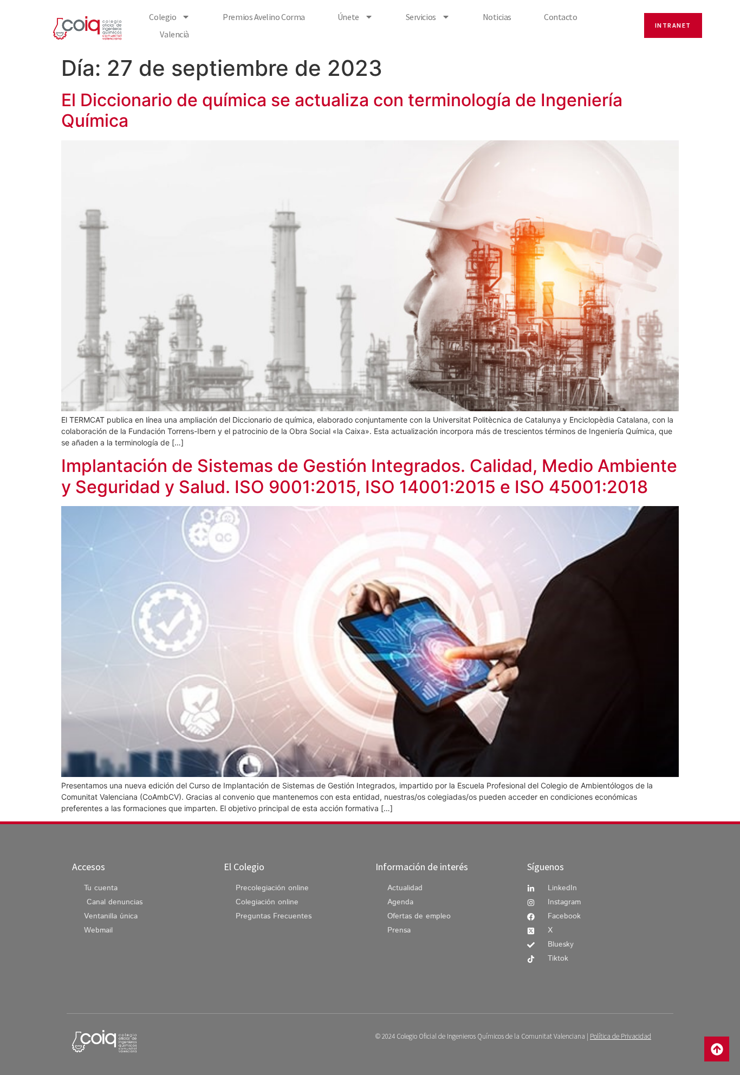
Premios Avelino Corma (264, 16)
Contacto (560, 16)
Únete (348, 16)
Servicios (421, 16)
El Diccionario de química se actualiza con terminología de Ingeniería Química (341, 110)
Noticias (497, 16)
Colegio (162, 16)
